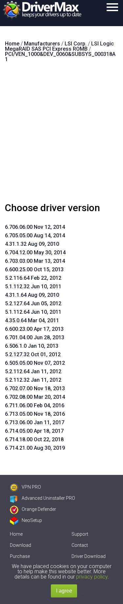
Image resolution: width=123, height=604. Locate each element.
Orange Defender (39, 509)
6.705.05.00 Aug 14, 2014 (35, 235)
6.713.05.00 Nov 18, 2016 (35, 414)
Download (20, 545)
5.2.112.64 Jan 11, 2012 (33, 371)
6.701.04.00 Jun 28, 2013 (34, 337)
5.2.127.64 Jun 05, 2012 (33, 303)
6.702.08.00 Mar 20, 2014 (35, 397)
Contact (80, 545)
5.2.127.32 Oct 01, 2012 (33, 354)
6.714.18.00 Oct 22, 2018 (34, 439)
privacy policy (92, 577)
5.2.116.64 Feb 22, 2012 (33, 278)
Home (16, 534)
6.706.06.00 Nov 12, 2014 (35, 227)
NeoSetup (32, 520)
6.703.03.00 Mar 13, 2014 (35, 261)
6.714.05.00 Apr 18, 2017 (34, 431)
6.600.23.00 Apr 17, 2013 (34, 329)
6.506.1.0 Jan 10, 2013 (31, 346)
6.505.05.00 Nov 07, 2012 (35, 363)
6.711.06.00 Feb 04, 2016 (34, 405)
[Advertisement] (61, 135)
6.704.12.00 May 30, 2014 (35, 252)
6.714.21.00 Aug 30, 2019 (35, 448)
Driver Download (89, 556)
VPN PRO (31, 487)
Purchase (20, 556)
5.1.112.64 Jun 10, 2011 (33, 312)
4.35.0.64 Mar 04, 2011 (32, 320)
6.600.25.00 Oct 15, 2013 (34, 269)
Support (80, 534)
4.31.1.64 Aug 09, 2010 (32, 295)
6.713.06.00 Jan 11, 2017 (34, 422)
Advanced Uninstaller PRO (48, 498)
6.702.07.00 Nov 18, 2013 (35, 388)
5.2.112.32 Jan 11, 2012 (33, 380)
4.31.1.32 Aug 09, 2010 (32, 244)
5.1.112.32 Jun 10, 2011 (33, 286)
